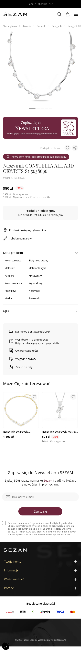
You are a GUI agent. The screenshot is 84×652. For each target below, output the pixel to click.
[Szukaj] (59, 14)
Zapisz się (40, 511)
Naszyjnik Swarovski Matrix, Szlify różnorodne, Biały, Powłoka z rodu (59, 431)
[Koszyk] (68, 14)
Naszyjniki (57, 26)
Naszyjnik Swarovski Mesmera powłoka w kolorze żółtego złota (21, 431)
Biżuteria (26, 26)
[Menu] (76, 14)
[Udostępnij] (75, 148)
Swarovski (41, 26)
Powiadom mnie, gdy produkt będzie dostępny (39, 156)
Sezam (48, 480)
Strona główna (10, 26)
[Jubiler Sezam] (15, 14)
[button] (32, 108)
